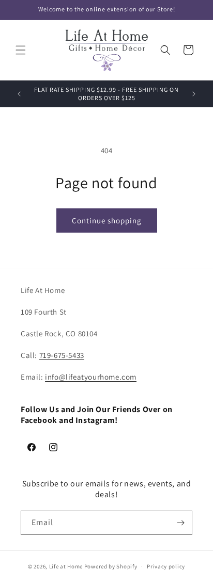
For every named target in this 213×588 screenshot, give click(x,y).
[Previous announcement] (19, 94)
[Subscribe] (180, 523)
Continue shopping (107, 220)
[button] (20, 50)
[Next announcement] (193, 94)
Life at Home (66, 565)
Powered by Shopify (111, 565)
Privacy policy (166, 566)
